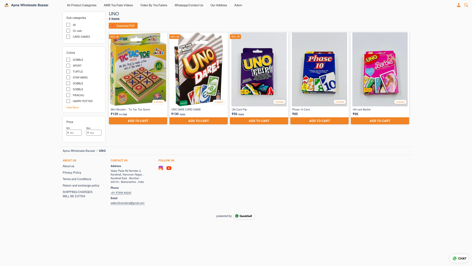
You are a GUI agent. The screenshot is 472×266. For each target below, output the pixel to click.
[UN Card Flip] (259, 78)
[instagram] (161, 168)
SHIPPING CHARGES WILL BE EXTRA (78, 194)
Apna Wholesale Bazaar (29, 5)
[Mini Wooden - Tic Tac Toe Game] (138, 78)
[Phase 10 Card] (319, 78)
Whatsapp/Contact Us (189, 5)
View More (72, 107)
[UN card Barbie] (380, 78)
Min (68, 127)
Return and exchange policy (81, 185)
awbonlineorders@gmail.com (128, 203)
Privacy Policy (72, 172)
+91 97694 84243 (121, 192)
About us (68, 166)
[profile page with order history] (458, 5)
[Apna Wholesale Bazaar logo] (6, 5)
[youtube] (169, 168)
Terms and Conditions (77, 179)
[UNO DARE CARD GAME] (198, 78)
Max (88, 127)
